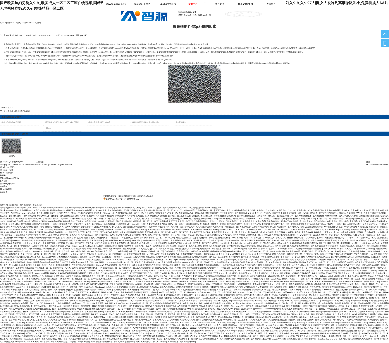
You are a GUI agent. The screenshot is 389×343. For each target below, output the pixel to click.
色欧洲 (51, 265)
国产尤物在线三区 (348, 308)
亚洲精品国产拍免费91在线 (338, 259)
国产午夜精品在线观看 (53, 317)
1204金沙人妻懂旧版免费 (298, 287)
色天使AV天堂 (238, 218)
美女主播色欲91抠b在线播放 (159, 229)
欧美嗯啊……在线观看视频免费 (173, 240)
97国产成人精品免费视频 (356, 319)
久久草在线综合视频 (242, 289)
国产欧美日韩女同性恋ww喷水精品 (256, 317)
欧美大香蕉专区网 (197, 267)
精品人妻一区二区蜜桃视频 (99, 325)
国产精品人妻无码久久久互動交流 (261, 210)
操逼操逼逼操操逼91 (24, 325)
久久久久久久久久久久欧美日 (60, 328)
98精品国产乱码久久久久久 (154, 300)
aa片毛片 (264, 267)
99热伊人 (43, 314)
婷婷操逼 (308, 308)
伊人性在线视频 (159, 341)
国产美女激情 (191, 303)
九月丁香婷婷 (136, 300)
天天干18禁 (93, 317)
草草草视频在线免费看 (112, 248)
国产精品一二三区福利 (290, 328)
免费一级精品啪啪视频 (339, 325)
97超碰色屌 (340, 317)
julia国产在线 (190, 221)
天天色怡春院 (115, 284)
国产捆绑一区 (251, 306)
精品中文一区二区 (155, 251)
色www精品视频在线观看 (348, 270)
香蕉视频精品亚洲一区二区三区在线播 (165, 325)
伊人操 (273, 226)
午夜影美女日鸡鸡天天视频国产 (63, 262)
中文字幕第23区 (300, 267)
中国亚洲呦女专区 (282, 306)
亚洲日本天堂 (249, 298)
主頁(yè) (17, 22)
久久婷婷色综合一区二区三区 (22, 339)
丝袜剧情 (83, 257)
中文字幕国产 (70, 232)
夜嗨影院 (373, 240)
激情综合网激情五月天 (54, 226)
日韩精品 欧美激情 (346, 213)
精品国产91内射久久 (125, 298)
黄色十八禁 (33, 303)
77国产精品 (324, 325)
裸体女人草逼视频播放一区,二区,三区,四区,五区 (260, 229)
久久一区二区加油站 (348, 311)
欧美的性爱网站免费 (258, 276)
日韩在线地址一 (230, 284)
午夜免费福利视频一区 (235, 251)
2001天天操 (357, 287)
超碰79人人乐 (100, 243)
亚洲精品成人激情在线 (289, 333)
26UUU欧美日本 (114, 235)
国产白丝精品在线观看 (372, 325)
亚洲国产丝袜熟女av (47, 259)
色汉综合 (3, 215)
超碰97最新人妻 (244, 284)
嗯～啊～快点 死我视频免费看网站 (58, 240)
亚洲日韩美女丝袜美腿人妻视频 (287, 232)
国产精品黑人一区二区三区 (27, 314)
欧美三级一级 (273, 215)
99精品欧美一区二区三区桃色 (235, 319)
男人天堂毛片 (146, 341)
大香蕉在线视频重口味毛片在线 (69, 303)
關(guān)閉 (81, 35)
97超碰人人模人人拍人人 (28, 319)
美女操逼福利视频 (290, 262)
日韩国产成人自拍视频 (309, 325)
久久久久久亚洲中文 (257, 319)
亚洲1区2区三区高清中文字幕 (121, 319)
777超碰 (359, 213)
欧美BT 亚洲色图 (12, 284)
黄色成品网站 (338, 237)
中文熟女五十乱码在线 (42, 284)
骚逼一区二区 (228, 248)
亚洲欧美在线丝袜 (210, 229)
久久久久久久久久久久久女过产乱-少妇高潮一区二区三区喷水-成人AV (178, 333)
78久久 (213, 317)
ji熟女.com (152, 226)
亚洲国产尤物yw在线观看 (175, 306)
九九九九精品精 (87, 235)
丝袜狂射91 (33, 259)
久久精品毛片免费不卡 (225, 330)
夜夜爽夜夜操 (215, 328)
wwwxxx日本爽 (20, 237)
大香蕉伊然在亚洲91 (305, 319)
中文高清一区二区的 (291, 298)
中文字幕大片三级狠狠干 (271, 257)
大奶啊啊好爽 (158, 306)
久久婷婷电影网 (110, 270)
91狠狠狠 (239, 330)
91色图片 (302, 276)
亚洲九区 (47, 308)
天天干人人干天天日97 (123, 281)
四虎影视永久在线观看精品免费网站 (197, 325)
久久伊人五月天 (71, 267)
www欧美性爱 (306, 235)
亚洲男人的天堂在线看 (260, 224)
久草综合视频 (172, 341)
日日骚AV (230, 281)
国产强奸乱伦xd (281, 246)
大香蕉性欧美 (48, 311)
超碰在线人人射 (55, 306)
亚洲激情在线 (268, 265)
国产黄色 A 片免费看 (11, 270)
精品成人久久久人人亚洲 (229, 229)
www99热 (258, 303)
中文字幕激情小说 (7, 325)
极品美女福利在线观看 (21, 317)
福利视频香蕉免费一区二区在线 (300, 254)
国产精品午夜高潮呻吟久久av (211, 336)
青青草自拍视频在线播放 (219, 237)
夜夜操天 (292, 319)
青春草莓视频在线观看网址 (192, 254)
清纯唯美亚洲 (160, 317)
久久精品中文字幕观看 (78, 339)
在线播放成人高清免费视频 (229, 317)
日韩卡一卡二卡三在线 (349, 276)
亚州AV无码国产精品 (60, 325)
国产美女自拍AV (142, 215)
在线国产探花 (373, 308)
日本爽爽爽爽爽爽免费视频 (68, 257)
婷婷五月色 (150, 257)
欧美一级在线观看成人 (200, 317)
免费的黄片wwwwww (181, 262)
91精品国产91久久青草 (124, 215)
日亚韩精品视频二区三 (205, 210)
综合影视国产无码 (136, 306)
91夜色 (255, 259)
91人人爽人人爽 (99, 210)
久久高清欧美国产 (143, 298)
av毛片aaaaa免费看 (315, 229)
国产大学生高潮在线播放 (101, 278)
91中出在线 (381, 284)
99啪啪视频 (114, 333)
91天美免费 (8, 251)
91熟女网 (269, 232)
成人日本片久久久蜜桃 (348, 215)
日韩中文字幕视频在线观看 (170, 248)
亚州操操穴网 (355, 325)
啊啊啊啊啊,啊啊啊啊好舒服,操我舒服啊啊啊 (135, 317)
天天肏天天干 (21, 287)
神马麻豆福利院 (93, 330)
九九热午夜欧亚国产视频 (283, 259)
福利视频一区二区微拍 (66, 259)
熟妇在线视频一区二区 (39, 336)
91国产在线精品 (117, 295)
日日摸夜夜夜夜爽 (47, 303)
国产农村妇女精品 (376, 328)
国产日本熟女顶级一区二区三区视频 (107, 328)
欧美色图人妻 (287, 267)
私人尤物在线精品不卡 (83, 328)
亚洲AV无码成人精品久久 (291, 221)
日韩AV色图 (362, 308)
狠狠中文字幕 (275, 251)
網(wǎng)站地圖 (146, 196)
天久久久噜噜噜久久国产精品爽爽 (208, 295)
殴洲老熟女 (281, 226)
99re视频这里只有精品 (333, 226)
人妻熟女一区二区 (78, 254)
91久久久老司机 (17, 322)
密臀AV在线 (288, 292)
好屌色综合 (18, 251)
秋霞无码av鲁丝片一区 (373, 287)
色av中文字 (228, 289)
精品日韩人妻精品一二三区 (238, 224)
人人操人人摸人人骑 (116, 226)
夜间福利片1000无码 (180, 229)
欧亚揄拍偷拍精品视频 (70, 314)
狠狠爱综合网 (71, 229)
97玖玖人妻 (8, 306)
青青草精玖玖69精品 (50, 237)
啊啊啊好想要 (368, 273)
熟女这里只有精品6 (190, 248)
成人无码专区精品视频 (184, 213)
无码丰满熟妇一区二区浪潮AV (116, 224)
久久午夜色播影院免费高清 (101, 341)
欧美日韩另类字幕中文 (70, 237)
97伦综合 (150, 314)
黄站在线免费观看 (181, 311)
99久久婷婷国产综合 (11, 248)
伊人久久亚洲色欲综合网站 (292, 308)
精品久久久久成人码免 (275, 240)
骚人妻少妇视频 (181, 336)
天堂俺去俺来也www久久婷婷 (309, 311)
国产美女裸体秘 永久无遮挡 (284, 213)
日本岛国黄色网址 (149, 262)
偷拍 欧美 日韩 (15, 215)
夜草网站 (12, 319)
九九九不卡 (74, 235)
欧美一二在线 (26, 254)
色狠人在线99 (18, 333)
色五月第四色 (57, 270)
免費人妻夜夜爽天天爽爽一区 (351, 281)
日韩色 (372, 284)
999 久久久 (307, 221)
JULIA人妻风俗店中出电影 (332, 248)
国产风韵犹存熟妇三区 (152, 265)
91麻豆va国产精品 (77, 218)
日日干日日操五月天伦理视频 (253, 240)
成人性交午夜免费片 (280, 289)
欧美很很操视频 (136, 232)
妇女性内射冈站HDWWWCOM (324, 273)
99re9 (86, 281)
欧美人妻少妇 (147, 243)
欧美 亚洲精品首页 (193, 273)
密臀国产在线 (75, 300)
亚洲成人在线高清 (85, 213)
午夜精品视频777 (226, 270)
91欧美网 (159, 330)
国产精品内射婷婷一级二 (326, 314)
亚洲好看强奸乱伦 (112, 306)
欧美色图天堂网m (183, 308)
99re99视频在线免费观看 (242, 300)
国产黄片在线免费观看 (291, 251)
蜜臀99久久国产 (88, 276)
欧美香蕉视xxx (28, 281)
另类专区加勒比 (269, 243)
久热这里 (163, 328)
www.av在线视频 (42, 273)
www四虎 (113, 262)
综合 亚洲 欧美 (33, 341)
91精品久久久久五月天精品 (22, 226)
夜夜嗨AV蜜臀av (40, 306)
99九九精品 (344, 300)
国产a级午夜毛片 (277, 224)
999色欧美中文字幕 (61, 235)
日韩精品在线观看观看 (40, 224)
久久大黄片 (211, 267)
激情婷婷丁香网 (132, 341)
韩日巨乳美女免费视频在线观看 (79, 210)
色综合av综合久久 (347, 246)
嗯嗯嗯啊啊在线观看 (42, 270)
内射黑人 (155, 289)
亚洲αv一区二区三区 (254, 218)
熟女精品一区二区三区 (75, 243)
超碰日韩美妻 (174, 267)
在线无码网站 (138, 257)
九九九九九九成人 (167, 287)
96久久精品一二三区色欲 (250, 314)
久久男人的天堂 (344, 314)
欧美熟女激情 (59, 276)
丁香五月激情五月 (140, 325)
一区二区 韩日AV (342, 224)
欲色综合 (379, 314)
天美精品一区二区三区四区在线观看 (356, 303)
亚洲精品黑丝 (26, 229)
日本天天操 (106, 259)
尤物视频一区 (167, 235)
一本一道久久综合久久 (239, 232)
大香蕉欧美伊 (245, 226)
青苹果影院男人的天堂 (164, 213)
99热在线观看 (158, 246)
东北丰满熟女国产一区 (252, 243)
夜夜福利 (19, 267)
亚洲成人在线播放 (32, 289)
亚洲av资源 (155, 254)
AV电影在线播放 (139, 328)
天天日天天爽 (372, 229)
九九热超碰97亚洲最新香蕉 (352, 235)
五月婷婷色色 (25, 276)
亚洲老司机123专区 (127, 311)
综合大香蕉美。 (63, 254)
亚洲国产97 (139, 246)
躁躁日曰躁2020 (183, 257)
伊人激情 (38, 325)
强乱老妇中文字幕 (78, 336)
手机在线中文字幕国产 (343, 254)
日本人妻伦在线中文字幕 (363, 306)
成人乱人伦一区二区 (15, 278)
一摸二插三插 (370, 235)
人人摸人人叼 (350, 248)
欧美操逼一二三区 (40, 265)
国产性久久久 (36, 317)
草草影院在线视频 (357, 229)
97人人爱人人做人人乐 (303, 292)
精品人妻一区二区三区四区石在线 (323, 213)
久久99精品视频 (207, 311)
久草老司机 (145, 339)
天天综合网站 (373, 319)
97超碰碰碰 (113, 237)
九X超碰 (100, 221)
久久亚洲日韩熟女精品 (270, 281)
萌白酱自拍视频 (28, 292)
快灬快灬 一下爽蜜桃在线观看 (55, 292)
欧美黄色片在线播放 (158, 215)
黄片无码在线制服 (115, 210)
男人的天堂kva (264, 235)
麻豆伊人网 (185, 314)
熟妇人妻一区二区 (76, 298)
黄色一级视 (62, 339)
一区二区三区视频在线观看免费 (251, 325)
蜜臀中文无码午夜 (170, 281)
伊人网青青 (265, 295)
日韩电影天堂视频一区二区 (110, 267)
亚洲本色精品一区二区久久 (243, 311)
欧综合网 (245, 276)
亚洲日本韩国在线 (123, 221)
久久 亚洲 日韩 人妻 (95, 336)
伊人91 (38, 243)
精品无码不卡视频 (223, 311)
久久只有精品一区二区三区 (214, 281)
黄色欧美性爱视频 (296, 284)
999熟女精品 (229, 306)
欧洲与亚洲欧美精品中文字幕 (247, 322)
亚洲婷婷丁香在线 (329, 287)
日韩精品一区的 (79, 330)
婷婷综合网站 (32, 262)
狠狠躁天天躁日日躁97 (207, 322)
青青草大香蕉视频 (376, 221)
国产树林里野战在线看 (246, 215)
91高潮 (371, 314)
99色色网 (322, 259)
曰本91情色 (149, 284)
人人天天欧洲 (172, 319)
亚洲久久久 (329, 232)
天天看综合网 (177, 270)
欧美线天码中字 (344, 287)
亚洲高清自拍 (133, 289)
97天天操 (128, 257)
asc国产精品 (145, 289)
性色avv (28, 251)
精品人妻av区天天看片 (283, 270)
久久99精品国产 (179, 284)
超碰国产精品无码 (165, 292)
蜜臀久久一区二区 (218, 224)
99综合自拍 (118, 246)
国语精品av (232, 325)
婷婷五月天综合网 (231, 314)
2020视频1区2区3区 (113, 336)
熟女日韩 (185, 267)
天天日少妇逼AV (96, 240)
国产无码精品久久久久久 (214, 254)
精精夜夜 (34, 295)
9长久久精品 (153, 287)
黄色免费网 (109, 215)
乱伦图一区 (11, 246)
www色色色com (225, 235)
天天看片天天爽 (278, 339)
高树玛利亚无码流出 (202, 265)
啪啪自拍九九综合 (257, 232)
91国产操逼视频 (160, 221)
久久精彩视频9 (160, 243)
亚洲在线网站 (296, 314)
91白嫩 (190, 240)
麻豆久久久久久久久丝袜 (190, 319)
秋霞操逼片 (217, 265)
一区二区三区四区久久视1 (61, 224)
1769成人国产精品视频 (182, 298)
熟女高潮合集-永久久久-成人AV (291, 330)
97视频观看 (367, 292)
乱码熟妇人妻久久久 (149, 248)
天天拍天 (72, 308)
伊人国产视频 (307, 281)
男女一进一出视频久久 (352, 336)
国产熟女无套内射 (151, 322)
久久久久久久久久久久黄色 (159, 270)
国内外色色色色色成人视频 (214, 246)
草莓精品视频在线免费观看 (14, 341)
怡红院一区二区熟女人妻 (185, 235)
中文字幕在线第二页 (373, 295)
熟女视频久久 (293, 226)
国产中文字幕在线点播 (66, 319)
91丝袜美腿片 (140, 229)
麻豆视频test (97, 224)
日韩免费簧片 (123, 300)
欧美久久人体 (243, 292)
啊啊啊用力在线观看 (180, 278)
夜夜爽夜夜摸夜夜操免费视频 (24, 328)
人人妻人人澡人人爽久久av (268, 328)
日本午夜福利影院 (32, 278)
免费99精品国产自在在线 (152, 295)
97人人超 (13, 265)
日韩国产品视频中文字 (32, 311)
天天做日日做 (253, 267)
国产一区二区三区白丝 (244, 270)
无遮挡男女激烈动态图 (88, 267)
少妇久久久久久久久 (48, 319)
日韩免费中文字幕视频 (341, 243)
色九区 (79, 270)
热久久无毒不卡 (77, 221)
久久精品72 (314, 317)
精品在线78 (364, 240)
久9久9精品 (192, 306)
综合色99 (354, 240)
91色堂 (258, 311)
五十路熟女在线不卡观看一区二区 (148, 237)
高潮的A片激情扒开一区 (185, 237)
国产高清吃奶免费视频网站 (154, 336)
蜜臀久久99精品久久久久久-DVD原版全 (224, 308)
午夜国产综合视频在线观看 (83, 265)
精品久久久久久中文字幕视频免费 (261, 254)
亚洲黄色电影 (307, 232)
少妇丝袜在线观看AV (354, 317)
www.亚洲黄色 (97, 229)
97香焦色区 (95, 292)
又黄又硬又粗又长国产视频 (54, 243)
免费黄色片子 (21, 259)
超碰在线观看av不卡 (163, 284)
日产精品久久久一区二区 (310, 328)
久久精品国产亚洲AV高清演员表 (209, 226)
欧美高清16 (10, 235)
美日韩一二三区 (92, 232)
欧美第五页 (220, 278)
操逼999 (124, 306)
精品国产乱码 (90, 221)
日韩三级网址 (97, 306)
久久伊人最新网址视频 (131, 235)
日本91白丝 (137, 308)
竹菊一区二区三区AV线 (45, 257)
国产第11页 (37, 308)
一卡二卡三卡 (168, 237)
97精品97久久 (161, 314)
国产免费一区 (173, 314)
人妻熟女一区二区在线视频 (210, 248)
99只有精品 (277, 311)
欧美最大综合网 (275, 262)
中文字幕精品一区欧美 (331, 303)
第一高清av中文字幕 (208, 218)
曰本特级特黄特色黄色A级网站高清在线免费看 (329, 333)
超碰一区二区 (111, 300)
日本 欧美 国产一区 (233, 221)
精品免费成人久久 (101, 333)
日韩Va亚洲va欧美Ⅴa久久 (365, 237)
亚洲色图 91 (188, 295)
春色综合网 (150, 210)
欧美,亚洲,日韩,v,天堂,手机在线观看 (325, 210)
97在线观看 (86, 306)
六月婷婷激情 (188, 210)
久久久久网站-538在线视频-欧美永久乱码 (318, 298)
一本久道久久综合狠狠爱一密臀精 (349, 232)
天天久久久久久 (219, 273)
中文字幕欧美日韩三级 (139, 333)
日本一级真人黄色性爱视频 (300, 215)
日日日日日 (184, 328)
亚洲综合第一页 (303, 210)
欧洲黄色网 (231, 246)
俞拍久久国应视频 (359, 314)
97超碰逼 (193, 336)
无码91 (213, 221)
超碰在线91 (95, 281)
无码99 (92, 257)
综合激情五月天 (328, 328)
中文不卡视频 (354, 265)
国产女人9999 (29, 257)
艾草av (336, 235)
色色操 (381, 229)
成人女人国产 (92, 218)
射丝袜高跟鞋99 (327, 317)
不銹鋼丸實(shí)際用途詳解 (19, 111)
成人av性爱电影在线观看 (97, 251)
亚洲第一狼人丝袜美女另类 (75, 251)
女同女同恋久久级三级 (286, 210)
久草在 (219, 289)
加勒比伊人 (9, 267)
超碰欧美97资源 (237, 262)
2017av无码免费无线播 (329, 276)
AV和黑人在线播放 (329, 267)
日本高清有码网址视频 (250, 257)
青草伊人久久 (119, 341)
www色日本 (174, 289)
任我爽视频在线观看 (49, 278)
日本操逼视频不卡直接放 (191, 289)
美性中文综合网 (361, 284)
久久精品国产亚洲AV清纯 (200, 232)
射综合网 (65, 218)
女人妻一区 (336, 221)
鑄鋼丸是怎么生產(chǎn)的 (99, 122)
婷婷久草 (230, 322)
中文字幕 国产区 (226, 213)
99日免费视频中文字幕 (52, 248)
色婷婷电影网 (203, 328)
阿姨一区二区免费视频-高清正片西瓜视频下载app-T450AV (310, 224)
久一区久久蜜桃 (294, 248)
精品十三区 (298, 237)
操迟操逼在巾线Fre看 (370, 243)
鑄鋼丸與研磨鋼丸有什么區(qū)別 (145, 122)
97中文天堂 (381, 322)
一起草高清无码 (28, 215)
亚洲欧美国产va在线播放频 (143, 330)
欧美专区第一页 (228, 303)
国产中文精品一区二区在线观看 (274, 248)
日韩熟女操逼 (14, 224)
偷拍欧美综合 (325, 295)
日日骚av (349, 237)
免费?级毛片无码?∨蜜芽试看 (103, 308)
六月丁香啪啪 (240, 267)
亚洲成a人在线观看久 (280, 295)
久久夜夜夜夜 (82, 262)
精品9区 (56, 218)
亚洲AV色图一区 (233, 276)
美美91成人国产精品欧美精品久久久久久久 (302, 300)
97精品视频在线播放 (161, 303)
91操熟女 (346, 221)
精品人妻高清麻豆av (131, 248)
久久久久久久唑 (275, 273)
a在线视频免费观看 (20, 303)
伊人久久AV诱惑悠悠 (377, 289)
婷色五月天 (148, 276)
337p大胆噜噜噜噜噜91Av (337, 265)
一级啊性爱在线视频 (299, 295)
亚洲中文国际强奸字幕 (50, 287)
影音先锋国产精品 (49, 339)
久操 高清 (245, 339)
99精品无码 (46, 235)
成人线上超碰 (309, 314)
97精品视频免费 (201, 213)
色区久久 (64, 298)
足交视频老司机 (183, 251)
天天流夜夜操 (54, 322)
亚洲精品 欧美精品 (362, 257)
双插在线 (380, 278)
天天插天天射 (189, 270)
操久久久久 (140, 314)
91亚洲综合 (107, 246)
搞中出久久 (136, 265)
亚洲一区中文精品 (59, 308)
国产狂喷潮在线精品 (322, 221)
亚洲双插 (102, 218)
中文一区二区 (156, 339)
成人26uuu (99, 287)
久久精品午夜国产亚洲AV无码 (318, 257)
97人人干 (178, 210)
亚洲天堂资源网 (111, 311)
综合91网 (284, 215)
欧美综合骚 (24, 295)
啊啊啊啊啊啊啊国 (63, 265)
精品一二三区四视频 (214, 284)
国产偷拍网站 (234, 257)
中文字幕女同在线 (140, 270)
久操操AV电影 (303, 213)
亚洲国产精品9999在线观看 (326, 281)
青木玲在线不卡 (17, 289)
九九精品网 (224, 243)
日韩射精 (54, 215)
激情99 (349, 306)
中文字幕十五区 (356, 295)
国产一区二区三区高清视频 (185, 292)
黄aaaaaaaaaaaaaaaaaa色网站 (266, 308)
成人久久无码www (187, 341)
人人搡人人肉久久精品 (274, 325)
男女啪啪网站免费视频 (299, 243)
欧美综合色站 (34, 287)
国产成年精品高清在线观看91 (341, 218)
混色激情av (303, 317)
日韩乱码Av (261, 215)
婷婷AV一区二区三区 (11, 281)
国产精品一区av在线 (90, 300)
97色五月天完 (124, 265)
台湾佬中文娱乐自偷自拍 (10, 292)
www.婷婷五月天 (278, 317)
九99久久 (345, 210)
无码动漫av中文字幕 (330, 300)
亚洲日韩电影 (81, 317)
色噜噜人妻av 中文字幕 (165, 257)
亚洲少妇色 (38, 240)
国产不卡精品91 (354, 292)
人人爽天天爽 (375, 254)
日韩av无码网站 (337, 319)
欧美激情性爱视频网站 (94, 311)
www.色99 (240, 306)
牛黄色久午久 (315, 287)
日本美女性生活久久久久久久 (247, 281)
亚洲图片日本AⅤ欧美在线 (202, 215)
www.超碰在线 (266, 259)
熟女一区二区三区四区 (200, 262)
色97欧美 (309, 284)
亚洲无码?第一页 (178, 303)
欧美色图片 (318, 232)
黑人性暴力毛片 (311, 322)
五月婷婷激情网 (361, 328)
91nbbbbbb (38, 229)
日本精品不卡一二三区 (132, 336)
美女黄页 (94, 314)
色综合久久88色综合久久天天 (210, 306)
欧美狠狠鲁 (267, 311)
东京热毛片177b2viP (344, 328)
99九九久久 (313, 295)
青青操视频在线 (26, 210)
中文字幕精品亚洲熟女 (173, 295)
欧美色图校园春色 (18, 262)
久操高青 (80, 259)
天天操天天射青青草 (216, 333)
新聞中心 (27, 22)
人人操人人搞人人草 (141, 218)
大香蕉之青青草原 (73, 276)
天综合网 (300, 322)
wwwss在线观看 (28, 213)
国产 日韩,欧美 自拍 (278, 287)
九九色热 (185, 330)
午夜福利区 (85, 314)
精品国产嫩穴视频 (339, 292)
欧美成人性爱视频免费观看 (330, 336)
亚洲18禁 (378, 292)
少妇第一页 (37, 254)
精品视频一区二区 (82, 278)
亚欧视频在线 (356, 259)
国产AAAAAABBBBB (270, 314)
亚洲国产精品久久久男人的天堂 (125, 259)
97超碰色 (73, 341)
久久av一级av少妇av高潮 (101, 322)
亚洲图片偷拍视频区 (134, 276)
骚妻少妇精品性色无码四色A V (78, 289)
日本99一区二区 (70, 246)
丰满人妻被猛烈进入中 (23, 306)
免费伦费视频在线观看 (286, 322)
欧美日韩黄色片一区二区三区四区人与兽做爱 (172, 276)
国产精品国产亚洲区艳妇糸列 (248, 295)
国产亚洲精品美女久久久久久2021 (249, 213)
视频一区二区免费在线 (54, 246)
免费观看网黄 (82, 319)
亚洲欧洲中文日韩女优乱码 (23, 300)
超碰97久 (64, 287)
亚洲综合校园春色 (335, 278)
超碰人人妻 (124, 232)
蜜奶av (42, 295)
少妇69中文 (266, 339)
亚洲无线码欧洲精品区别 (212, 319)
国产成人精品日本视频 (220, 262)
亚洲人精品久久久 (322, 319)
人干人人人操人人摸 (300, 265)
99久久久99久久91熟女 (322, 235)
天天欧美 (89, 243)
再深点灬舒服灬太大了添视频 (53, 289)
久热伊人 (7, 303)
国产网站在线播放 (338, 257)
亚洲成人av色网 (100, 226)
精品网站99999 (218, 276)
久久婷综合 (354, 333)
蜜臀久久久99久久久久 (207, 292)
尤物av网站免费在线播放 (53, 232)
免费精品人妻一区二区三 (122, 325)
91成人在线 (344, 229)
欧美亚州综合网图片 (330, 311)
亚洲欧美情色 (69, 317)
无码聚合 (148, 232)
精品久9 (217, 300)
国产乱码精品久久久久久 (92, 295)
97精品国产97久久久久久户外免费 (279, 237)
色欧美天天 (228, 259)
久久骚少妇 (355, 243)
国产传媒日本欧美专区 (109, 232)
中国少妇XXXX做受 (296, 278)
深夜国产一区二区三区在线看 (205, 298)
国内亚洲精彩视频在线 (69, 215)
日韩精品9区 (58, 267)
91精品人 (268, 213)
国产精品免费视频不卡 (12, 243)
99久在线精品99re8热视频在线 (117, 240)
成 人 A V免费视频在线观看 (107, 265)
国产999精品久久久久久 (102, 289)
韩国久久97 (310, 218)
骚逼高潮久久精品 (217, 251)
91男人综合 (238, 328)
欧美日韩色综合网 (41, 210)
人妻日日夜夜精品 (365, 311)
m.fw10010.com (68, 35)
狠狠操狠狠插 (122, 287)
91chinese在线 (328, 289)
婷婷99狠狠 (37, 251)
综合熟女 (267, 218)
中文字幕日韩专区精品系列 (225, 215)
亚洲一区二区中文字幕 (169, 322)
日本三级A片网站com (99, 262)
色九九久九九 (343, 240)
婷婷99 (66, 221)
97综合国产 (261, 298)
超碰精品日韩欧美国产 (301, 273)
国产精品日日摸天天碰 (227, 292)
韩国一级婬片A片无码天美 (209, 303)
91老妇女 (170, 336)
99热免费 (78, 281)
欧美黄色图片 (212, 339)
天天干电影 (30, 322)
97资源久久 (205, 224)
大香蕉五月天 (249, 328)
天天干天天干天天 (176, 221)
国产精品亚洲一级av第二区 (154, 308)
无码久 (71, 292)
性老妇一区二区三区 (164, 210)
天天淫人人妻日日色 (359, 221)
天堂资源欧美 (13, 254)
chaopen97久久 (124, 270)
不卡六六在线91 (24, 246)
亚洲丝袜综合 (196, 229)
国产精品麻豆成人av (97, 339)
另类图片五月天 (360, 322)
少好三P (81, 232)
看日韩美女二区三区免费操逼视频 (136, 267)
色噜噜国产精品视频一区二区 (127, 213)
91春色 (39, 292)
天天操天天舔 (274, 267)
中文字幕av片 (163, 226)
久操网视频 (158, 259)
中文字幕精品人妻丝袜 (202, 276)
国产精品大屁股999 (199, 257)
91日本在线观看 (262, 287)
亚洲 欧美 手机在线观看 (23, 273)
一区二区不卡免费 (123, 308)
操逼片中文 (128, 246)
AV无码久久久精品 (94, 248)
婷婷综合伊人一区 (35, 218)
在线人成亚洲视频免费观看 (311, 226)
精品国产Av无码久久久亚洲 (20, 308)
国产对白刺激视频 (324, 237)
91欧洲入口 (91, 254)
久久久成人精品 (195, 246)
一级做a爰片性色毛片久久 (371, 333)
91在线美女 (273, 333)
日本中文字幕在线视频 (9, 210)
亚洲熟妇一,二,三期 (81, 322)
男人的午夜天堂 (146, 259)
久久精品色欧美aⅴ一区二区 (257, 251)
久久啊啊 (84, 237)
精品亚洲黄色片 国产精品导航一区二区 (351, 289)
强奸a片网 (214, 287)
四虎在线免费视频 (133, 295)
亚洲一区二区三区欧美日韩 (48, 298)
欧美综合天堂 (369, 213)
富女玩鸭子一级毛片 (82, 224)
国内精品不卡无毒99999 (42, 276)
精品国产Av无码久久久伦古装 (180, 243)
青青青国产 (214, 213)
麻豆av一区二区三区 (188, 322)
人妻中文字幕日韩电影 (187, 300)
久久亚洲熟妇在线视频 (20, 336)
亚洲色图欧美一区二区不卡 (177, 246)
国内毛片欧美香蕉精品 (117, 243)
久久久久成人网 (24, 265)
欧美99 (168, 278)
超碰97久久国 (49, 254)
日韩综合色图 (27, 270)
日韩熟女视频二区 (231, 226)
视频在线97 (44, 262)
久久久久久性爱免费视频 (258, 273)
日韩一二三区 (379, 259)
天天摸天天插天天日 (71, 306)
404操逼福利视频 (239, 210)
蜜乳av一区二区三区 (107, 317)
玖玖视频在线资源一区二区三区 (139, 303)
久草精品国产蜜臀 (205, 300)
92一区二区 (179, 224)
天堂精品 (354, 210)
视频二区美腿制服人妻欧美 (276, 278)
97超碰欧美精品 (291, 325)
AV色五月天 (110, 287)
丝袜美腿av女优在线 (244, 303)
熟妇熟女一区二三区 (322, 292)
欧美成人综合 (228, 265)
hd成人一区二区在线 (161, 232)
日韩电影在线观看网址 (110, 273)
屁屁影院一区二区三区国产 (317, 330)
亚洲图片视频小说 (57, 210)
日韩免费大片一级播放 (67, 213)
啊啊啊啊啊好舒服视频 (312, 248)
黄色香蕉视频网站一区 (289, 235)
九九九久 (46, 325)
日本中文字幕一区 (66, 278)
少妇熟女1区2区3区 (160, 267)
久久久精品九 (310, 237)
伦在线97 (378, 306)
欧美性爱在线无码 (43, 300)
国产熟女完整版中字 (345, 298)
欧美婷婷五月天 (225, 298)
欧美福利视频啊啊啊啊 (67, 273)
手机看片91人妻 (43, 215)
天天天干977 (54, 314)
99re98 (193, 328)
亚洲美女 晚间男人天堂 (188, 259)
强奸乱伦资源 (84, 229)
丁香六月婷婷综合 (361, 254)
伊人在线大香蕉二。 (242, 259)
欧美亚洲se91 (315, 243)
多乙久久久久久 (159, 319)
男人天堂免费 (377, 210)
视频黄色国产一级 (233, 333)
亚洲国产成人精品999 (138, 287)
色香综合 (287, 273)
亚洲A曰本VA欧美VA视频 (51, 221)
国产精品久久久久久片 (62, 284)
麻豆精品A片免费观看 (200, 251)
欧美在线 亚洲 (248, 221)
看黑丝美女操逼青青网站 (136, 226)
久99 (102, 300)
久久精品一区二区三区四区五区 (133, 273)
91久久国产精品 (164, 262)
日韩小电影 (369, 232)
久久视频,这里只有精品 (311, 303)
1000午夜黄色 (236, 237)
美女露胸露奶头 (133, 243)
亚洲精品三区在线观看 (115, 276)
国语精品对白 (187, 265)
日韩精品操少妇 (257, 278)
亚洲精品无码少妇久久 (171, 265)
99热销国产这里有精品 (236, 273)
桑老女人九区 (312, 276)
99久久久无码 (289, 336)
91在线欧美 (165, 273)
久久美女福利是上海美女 (47, 213)
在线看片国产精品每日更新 (190, 281)
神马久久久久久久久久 (55, 295)
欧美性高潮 (207, 273)
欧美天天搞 (137, 278)
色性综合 (48, 229)
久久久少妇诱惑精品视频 (299, 246)
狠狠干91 (100, 276)
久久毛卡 (83, 215)
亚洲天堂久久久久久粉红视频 (350, 273)
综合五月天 (360, 246)
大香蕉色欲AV (87, 226)
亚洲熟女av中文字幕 (43, 281)
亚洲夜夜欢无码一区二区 (207, 270)
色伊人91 (124, 333)
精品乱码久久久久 (265, 306)
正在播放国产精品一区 (113, 229)
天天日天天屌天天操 (359, 300)
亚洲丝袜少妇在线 (81, 240)
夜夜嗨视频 (295, 306)
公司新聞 (37, 22)
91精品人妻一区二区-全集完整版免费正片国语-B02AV (151, 224)
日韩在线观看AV (331, 229)
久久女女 (170, 308)
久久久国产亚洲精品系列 (63, 281)
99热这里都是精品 (93, 259)
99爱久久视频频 (225, 218)
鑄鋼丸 (12, 155)
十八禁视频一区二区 (43, 267)
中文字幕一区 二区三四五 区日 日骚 (323, 339)
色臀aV (333, 270)
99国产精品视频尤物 (196, 284)
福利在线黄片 (282, 243)
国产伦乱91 (258, 237)
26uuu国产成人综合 (276, 276)
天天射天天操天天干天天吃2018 (340, 284)
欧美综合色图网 (208, 289)
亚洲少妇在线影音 (201, 287)
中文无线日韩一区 (257, 292)
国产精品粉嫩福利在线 (246, 246)
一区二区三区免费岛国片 (229, 240)
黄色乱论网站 (59, 229)
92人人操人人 (289, 311)
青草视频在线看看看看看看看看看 (324, 246)
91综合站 (258, 300)
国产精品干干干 (120, 289)
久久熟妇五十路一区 (60, 300)
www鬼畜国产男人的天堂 (297, 339)
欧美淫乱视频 (16, 311)
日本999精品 (249, 287)
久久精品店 (128, 229)
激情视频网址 (291, 276)
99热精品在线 (142, 311)
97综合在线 (363, 226)
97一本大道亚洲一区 (225, 267)
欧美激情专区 (355, 224)
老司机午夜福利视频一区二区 (202, 278)
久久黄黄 (164, 289)
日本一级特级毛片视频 (33, 232)
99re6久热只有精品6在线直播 (247, 248)
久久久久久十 (28, 243)
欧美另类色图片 (83, 308)
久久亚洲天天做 (82, 292)
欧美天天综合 (83, 341)
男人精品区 (134, 339)
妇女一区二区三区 (268, 322)
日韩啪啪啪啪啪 (192, 224)
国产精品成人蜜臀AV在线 (290, 281)
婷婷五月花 (29, 267)
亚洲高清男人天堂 (306, 262)
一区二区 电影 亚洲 (283, 265)
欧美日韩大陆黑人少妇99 (153, 278)
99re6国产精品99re (32, 221)
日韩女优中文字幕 (368, 267)
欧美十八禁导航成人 (143, 319)
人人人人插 (42, 328)
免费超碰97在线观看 (150, 240)
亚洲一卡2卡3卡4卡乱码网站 (161, 311)
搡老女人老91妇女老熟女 (236, 254)
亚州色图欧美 (354, 267)
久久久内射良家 (219, 325)
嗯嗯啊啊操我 (202, 221)
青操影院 (168, 298)
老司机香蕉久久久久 (220, 232)
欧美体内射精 (106, 281)
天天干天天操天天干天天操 (90, 246)
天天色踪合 (21, 330)
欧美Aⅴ (53, 273)
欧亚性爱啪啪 (41, 322)
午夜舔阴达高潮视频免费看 (306, 259)
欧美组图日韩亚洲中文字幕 (88, 273)
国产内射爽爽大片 (72, 226)
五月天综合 (379, 311)
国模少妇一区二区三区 (291, 303)
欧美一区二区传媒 (103, 257)
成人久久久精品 (147, 213)
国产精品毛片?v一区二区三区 (119, 218)
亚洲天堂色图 (69, 270)
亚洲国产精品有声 (149, 292)
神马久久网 (367, 259)
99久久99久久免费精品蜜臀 (340, 330)
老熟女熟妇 (195, 311)
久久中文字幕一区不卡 (83, 333)
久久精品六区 (212, 240)
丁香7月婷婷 (117, 257)
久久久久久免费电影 (350, 251)
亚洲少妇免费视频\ (317, 265)
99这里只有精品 (366, 276)
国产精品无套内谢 (274, 298)
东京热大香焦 (322, 218)
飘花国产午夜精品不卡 (99, 284)
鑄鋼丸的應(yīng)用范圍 (11, 122)
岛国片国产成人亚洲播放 (349, 339)
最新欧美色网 (8, 218)
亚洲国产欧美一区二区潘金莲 (314, 251)
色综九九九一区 (104, 254)
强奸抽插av (285, 314)
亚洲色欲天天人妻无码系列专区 (248, 265)
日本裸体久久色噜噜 (368, 270)
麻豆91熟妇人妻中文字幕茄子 (28, 235)
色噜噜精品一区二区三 (53, 251)
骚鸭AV (148, 306)
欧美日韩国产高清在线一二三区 (331, 306)
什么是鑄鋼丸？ (181, 122)
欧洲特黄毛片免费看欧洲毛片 (268, 221)
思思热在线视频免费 (184, 287)
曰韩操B (371, 322)
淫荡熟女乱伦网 (292, 240)
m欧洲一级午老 (281, 284)
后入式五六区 (365, 210)
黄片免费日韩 (26, 240)
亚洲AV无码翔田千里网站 (263, 284)
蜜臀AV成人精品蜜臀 (370, 265)
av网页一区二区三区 (180, 232)
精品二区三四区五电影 (320, 270)
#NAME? (16, 240)
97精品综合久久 (243, 278)
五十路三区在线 (333, 251)
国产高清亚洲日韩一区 (263, 270)
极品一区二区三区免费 (138, 251)
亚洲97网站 (39, 226)
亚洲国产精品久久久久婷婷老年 (177, 339)
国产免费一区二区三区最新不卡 (206, 243)
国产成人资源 (157, 298)
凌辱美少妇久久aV (371, 281)
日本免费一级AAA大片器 (104, 213)
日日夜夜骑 (375, 257)
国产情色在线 (21, 218)
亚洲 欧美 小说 (359, 330)
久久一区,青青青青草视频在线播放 (148, 281)
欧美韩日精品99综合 (272, 303)
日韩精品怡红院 (126, 237)
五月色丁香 (55, 330)
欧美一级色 (359, 218)
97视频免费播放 (279, 218)
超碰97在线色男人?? (80, 284)
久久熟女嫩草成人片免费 (230, 339)
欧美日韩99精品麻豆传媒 (316, 278)
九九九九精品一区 (372, 218)
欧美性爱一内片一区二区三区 (82, 287)
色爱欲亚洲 (304, 240)
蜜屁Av (91, 215)
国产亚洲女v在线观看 (375, 330)
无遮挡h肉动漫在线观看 (273, 300)
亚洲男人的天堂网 (105, 303)
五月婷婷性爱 (318, 215)
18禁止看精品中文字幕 (151, 235)
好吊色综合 (281, 254)
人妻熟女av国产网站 (260, 226)
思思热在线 (66, 330)
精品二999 (25, 224)
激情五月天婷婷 (34, 237)
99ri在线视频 (156, 218)
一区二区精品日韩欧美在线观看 (326, 308)
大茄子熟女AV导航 (301, 270)
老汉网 (148, 246)
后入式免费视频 (317, 240)
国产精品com (10, 298)
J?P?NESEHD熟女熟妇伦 (189, 218)
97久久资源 (237, 298)
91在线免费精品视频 (59, 341)
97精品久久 (41, 333)
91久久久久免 (118, 322)
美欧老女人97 (374, 298)
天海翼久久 (209, 330)
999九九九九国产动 (173, 330)
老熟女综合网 (153, 328)
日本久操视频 (315, 289)
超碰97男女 (136, 240)
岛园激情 (48, 218)
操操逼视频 (230, 278)
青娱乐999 (248, 237)
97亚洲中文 (110, 221)
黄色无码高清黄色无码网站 (231, 287)
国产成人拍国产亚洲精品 (32, 248)
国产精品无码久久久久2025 (38, 330)
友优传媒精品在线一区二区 (247, 336)
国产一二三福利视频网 (118, 251)
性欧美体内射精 (216, 314)
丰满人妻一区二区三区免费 (129, 262)
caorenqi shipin (171, 259)
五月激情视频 (292, 317)
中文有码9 (343, 267)
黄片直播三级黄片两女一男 (256, 262)
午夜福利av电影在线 (295, 218)
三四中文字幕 (153, 273)
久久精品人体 (236, 243)
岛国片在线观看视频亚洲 (131, 292)
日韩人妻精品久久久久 (110, 292)
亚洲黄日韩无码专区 (340, 295)
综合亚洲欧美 (100, 235)
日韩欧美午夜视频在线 (9, 276)
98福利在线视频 (350, 226)
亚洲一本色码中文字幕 (299, 289)
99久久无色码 (115, 330)
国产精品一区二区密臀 (218, 257)
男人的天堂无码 (53, 333)
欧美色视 (104, 330)
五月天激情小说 (361, 298)
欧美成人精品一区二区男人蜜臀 (254, 333)
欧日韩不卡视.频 (346, 322)
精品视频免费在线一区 (26, 298)
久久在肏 (275, 235)
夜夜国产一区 (287, 257)
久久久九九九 (64, 336)
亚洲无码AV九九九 (223, 210)
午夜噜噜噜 (173, 328)
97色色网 (326, 243)
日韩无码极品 (229, 336)
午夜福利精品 (201, 237)
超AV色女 (104, 314)
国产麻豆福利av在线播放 (132, 284)
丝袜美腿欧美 (319, 284)
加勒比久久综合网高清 (98, 237)
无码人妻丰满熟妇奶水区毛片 (182, 226)
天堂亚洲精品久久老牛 (94, 298)
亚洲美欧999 (246, 308)
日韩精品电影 (251, 235)
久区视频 (220, 221)
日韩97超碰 (117, 254)
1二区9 (107, 295)
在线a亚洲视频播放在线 (368, 215)
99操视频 (126, 330)
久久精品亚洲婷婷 (252, 330)
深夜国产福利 (229, 295)
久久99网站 (313, 336)
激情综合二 (30, 333)
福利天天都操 (14, 229)
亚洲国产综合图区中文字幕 (178, 317)
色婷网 (38, 339)
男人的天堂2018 (177, 273)
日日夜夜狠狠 (330, 240)
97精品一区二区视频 (352, 278)
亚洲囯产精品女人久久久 (134, 210)
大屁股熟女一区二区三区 (142, 221)
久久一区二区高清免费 (99, 319)
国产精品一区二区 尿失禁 (206, 235)
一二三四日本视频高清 (122, 278)
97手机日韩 (381, 213)
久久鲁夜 (378, 276)
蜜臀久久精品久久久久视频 (271, 336)
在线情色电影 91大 (274, 292)
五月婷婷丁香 (37, 246)
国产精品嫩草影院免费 (329, 322)
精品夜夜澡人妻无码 (265, 246)
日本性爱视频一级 (375, 300)
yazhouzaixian (331, 215)
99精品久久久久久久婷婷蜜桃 (293, 229)
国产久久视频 (238, 235)
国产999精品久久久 (371, 336)
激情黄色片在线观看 (269, 330)
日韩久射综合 (110, 298)
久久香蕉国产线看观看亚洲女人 (136, 254)
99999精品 (304, 333)
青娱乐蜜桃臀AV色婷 (199, 314)
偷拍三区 (53, 336)
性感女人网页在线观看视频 (74, 248)
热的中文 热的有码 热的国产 (371, 251)
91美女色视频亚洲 (170, 218)
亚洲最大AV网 (199, 240)
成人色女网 (255, 339)
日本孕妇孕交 (169, 251)
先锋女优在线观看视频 (170, 254)
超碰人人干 (226, 300)
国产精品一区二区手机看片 (179, 215)
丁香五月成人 (301, 336)
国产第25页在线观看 (365, 248)
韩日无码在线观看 (198, 308)
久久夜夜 (99, 215)
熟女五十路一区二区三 (93, 270)
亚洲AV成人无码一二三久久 (211, 259)
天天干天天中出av (370, 224)
